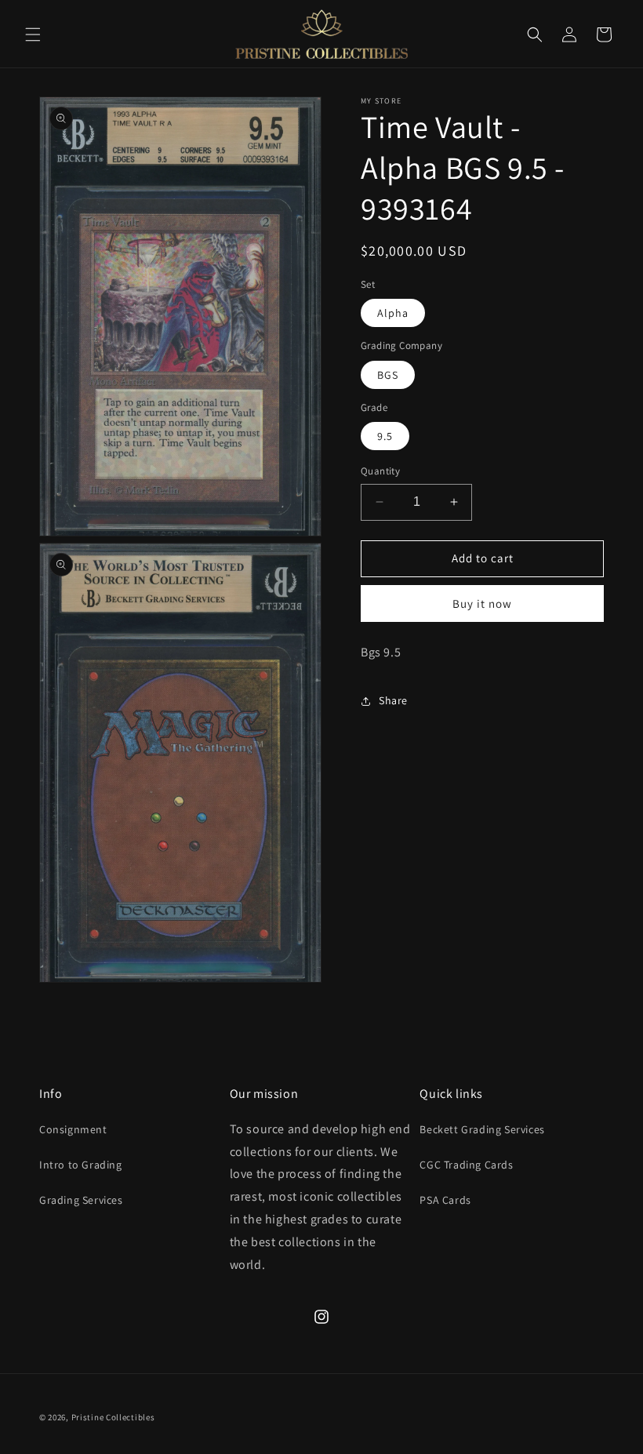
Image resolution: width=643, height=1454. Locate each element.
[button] (33, 34)
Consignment (73, 1129)
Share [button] (393, 700)
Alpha (393, 313)
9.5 (385, 436)
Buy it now (482, 603)
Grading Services (81, 1200)
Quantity (380, 471)
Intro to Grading (80, 1165)
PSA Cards (445, 1200)
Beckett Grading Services (482, 1129)
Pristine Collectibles (113, 1417)
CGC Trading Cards (466, 1165)
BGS (387, 375)
